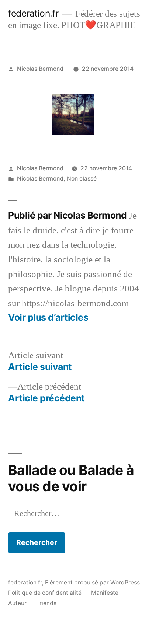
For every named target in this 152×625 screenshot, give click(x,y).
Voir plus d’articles (48, 317)
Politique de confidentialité (45, 592)
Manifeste (104, 592)
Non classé (82, 178)
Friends (46, 603)
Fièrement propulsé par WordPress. (93, 582)
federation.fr (33, 13)
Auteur (17, 603)
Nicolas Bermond (40, 68)
